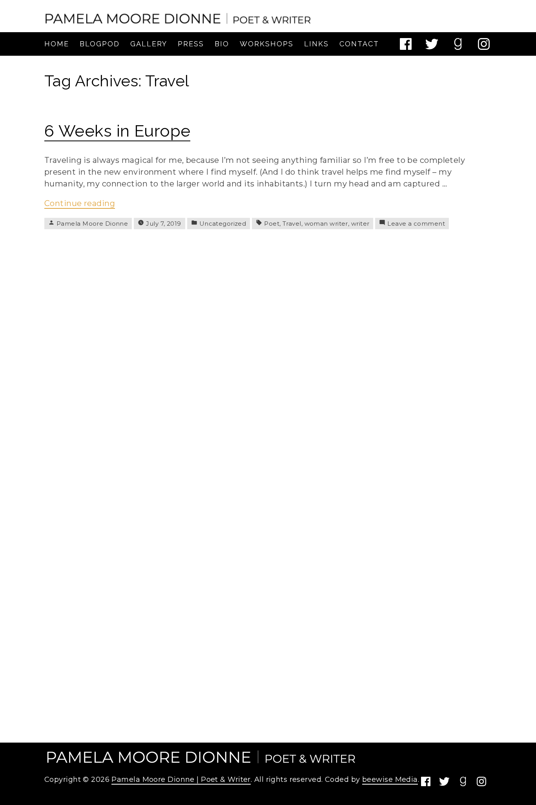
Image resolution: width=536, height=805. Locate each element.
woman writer (326, 223)
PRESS (191, 44)
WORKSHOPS (267, 44)
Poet (271, 223)
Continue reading (79, 204)
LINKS (316, 44)
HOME (56, 44)
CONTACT (359, 44)
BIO (222, 44)
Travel (292, 223)
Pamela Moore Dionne (92, 223)
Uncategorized (222, 223)
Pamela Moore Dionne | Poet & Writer (180, 779)
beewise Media (390, 779)
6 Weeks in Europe (117, 131)
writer (360, 223)
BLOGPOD (100, 44)
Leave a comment (416, 223)
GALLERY (148, 44)
